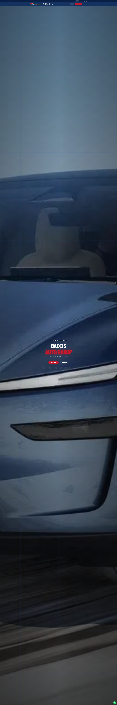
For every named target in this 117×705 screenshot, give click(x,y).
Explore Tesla (63, 362)
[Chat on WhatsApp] (114, 702)
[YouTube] (83, 1)
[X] (86, 1)
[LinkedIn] (84, 1)
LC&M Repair (46, 4)
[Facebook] (81, 1)
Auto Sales (43, 4)
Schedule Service (53, 362)
